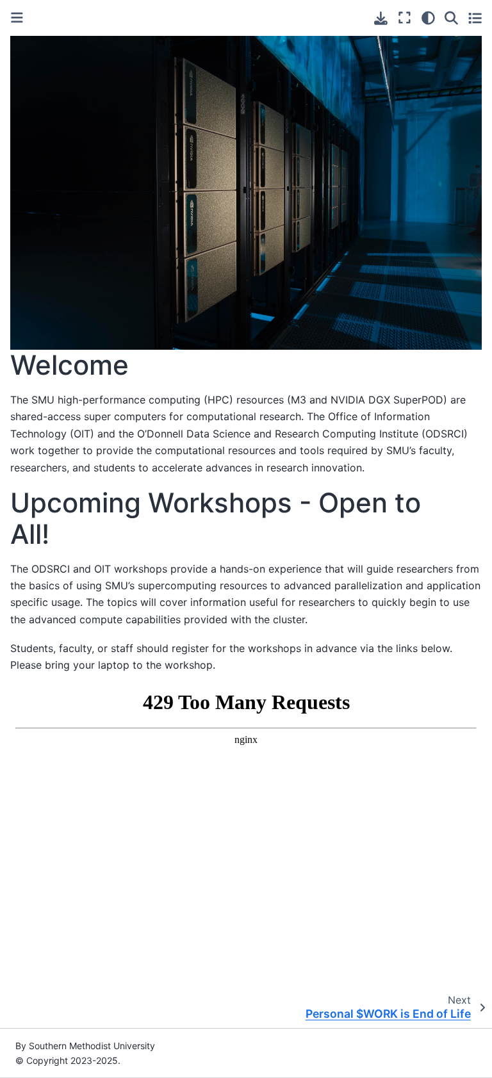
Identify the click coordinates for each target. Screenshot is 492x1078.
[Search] (451, 18)
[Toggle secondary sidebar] (475, 18)
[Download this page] (381, 18)
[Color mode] (428, 18)
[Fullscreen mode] (404, 18)
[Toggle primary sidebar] (17, 17)
